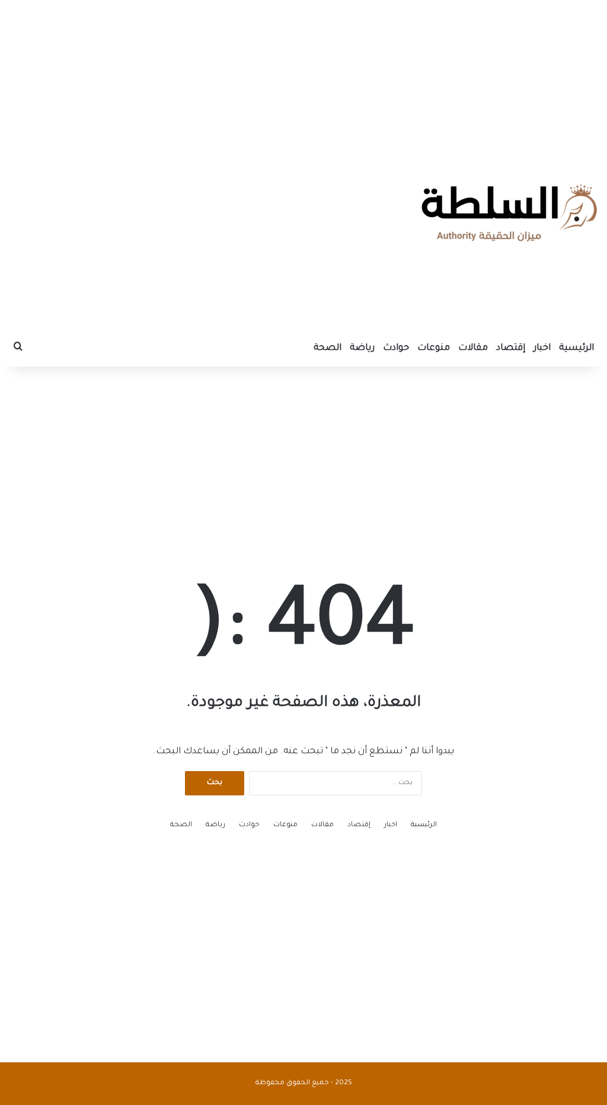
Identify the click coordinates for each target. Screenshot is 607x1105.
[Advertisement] (303, 74)
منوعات (433, 348)
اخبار (542, 348)
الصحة (327, 348)
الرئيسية (576, 348)
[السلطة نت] (509, 213)
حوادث (396, 348)
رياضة (362, 348)
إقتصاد (510, 348)
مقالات (473, 348)
